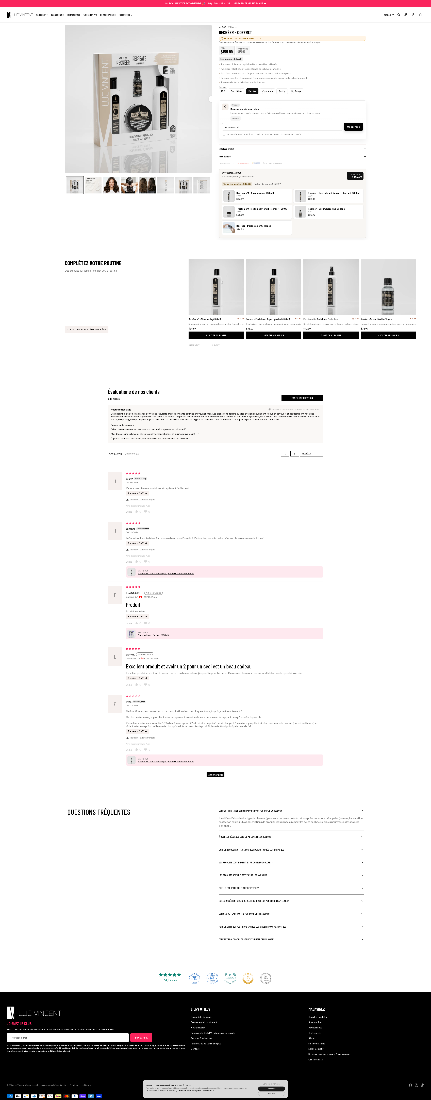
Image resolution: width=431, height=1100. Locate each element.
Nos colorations (316, 1043)
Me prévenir (353, 126)
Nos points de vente (201, 1016)
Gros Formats (315, 1059)
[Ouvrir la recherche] (398, 14)
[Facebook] (410, 1085)
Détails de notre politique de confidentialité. (196, 1090)
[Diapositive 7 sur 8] (183, 185)
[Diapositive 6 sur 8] (165, 185)
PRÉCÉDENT (194, 345)
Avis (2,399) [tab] (115, 453)
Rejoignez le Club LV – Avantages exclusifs (213, 1032)
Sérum (311, 1038)
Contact (195, 1048)
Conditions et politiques (80, 1085)
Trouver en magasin (274, 163)
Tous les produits (317, 1016)
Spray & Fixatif (315, 1048)
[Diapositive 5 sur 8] (147, 185)
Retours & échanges (201, 1038)
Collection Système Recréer (86, 329)
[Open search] (285, 453)
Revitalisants (315, 1027)
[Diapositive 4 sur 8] (129, 185)
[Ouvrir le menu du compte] (413, 14)
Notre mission (198, 1027)
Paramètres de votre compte (206, 1043)
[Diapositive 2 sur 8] (93, 185)
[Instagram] (416, 1085)
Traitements (315, 1032)
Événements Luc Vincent (204, 1022)
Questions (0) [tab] (132, 453)
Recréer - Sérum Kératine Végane (376, 319)
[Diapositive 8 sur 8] (201, 185)
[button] (222, 27)
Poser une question (302, 398)
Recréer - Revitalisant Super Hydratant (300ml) (268, 319)
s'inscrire (141, 1037)
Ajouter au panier (216, 335)
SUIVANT (216, 345)
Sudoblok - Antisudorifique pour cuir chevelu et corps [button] (166, 573)
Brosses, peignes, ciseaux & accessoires (329, 1054)
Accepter (271, 1088)
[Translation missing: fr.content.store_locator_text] (405, 14)
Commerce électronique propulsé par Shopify (45, 1085)
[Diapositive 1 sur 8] (75, 185)
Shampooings (315, 1022)
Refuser (271, 1093)
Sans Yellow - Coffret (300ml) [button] (153, 635)
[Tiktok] (422, 1085)
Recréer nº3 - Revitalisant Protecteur (320, 319)
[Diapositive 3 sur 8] (111, 185)
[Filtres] (294, 453)
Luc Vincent (19, 1085)
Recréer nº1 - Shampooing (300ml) (205, 319)
